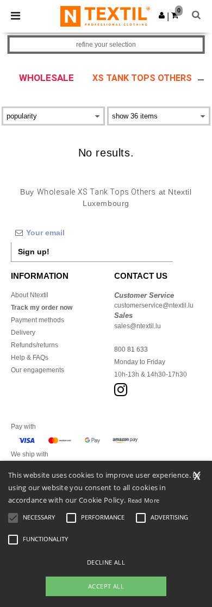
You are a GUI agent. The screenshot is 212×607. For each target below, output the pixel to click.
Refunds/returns (34, 345)
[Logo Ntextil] (105, 15)
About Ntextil (29, 295)
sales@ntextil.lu (137, 326)
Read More (144, 500)
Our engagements (37, 370)
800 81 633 (131, 349)
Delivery (23, 332)
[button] (162, 15)
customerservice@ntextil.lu (154, 305)
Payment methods (37, 320)
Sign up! (33, 251)
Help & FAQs (29, 357)
